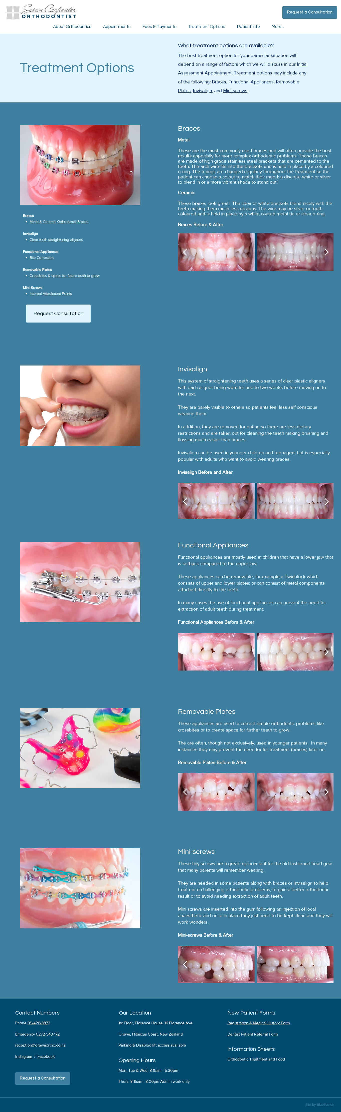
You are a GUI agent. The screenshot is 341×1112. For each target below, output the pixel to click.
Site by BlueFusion (319, 1105)
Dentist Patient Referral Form (252, 1034)
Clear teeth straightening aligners (56, 240)
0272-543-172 (48, 1034)
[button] (309, 12)
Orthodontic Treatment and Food (256, 1059)
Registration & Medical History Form (258, 1023)
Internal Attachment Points (51, 294)
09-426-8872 (38, 1023)
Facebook (46, 1056)
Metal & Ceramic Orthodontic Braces (59, 222)
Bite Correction (42, 258)
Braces (219, 81)
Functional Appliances (251, 81)
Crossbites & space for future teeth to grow (65, 276)
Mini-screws (235, 90)
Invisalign (202, 90)
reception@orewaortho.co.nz (40, 1045)
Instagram (23, 1056)
